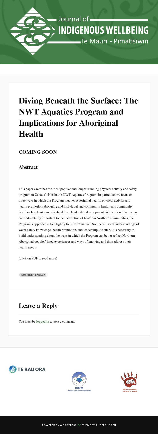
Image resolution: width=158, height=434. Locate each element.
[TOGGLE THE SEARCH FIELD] (147, 69)
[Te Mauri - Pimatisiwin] (79, 53)
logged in (42, 321)
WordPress (68, 425)
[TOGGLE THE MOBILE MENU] (11, 69)
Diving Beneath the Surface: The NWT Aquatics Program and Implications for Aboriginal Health (78, 117)
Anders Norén (106, 425)
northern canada (33, 275)
